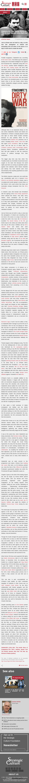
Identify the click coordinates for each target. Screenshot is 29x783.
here (17, 374)
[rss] (18, 5)
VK (5, 54)
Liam (20, 364)
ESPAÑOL (2, 9)
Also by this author (6, 714)
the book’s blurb (7, 59)
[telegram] (18, 3)
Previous (4, 685)
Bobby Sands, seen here (18, 141)
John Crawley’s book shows (9, 585)
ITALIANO (17, 9)
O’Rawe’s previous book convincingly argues (14, 147)
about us (13, 774)
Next (24, 685)
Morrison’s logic (5, 321)
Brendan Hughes (6, 240)
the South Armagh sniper (21, 331)
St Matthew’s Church (15, 234)
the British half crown (13, 618)
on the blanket (19, 604)
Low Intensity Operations (12, 180)
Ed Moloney (23, 219)
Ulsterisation (4, 449)
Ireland (13, 661)
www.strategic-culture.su (17, 778)
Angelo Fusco (10, 260)
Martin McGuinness (9, 558)
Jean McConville (13, 77)
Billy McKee (15, 236)
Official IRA (19, 467)
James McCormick (6, 302)
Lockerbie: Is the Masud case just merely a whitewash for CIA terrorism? (14, 691)
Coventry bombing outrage (15, 306)
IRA (11, 661)
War (23, 661)
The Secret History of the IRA (16, 221)
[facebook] (13, 3)
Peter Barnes (21, 300)
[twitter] (16, 3)
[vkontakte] (13, 5)
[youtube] (16, 5)
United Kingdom (19, 661)
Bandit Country (24, 335)
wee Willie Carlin (12, 591)
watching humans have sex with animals (17, 360)
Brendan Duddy (17, 436)
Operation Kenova (11, 527)
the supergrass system (20, 347)
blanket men (14, 139)
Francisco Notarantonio (20, 271)
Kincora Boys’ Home (12, 504)
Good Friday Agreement (21, 193)
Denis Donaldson (13, 143)
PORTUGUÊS (10, 9)
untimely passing (16, 283)
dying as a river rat (13, 612)
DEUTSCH (24, 9)
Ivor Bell (22, 238)
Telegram (14, 52)
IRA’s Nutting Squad (12, 67)
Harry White (18, 296)
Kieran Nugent (9, 614)
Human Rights (7, 661)
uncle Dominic (5, 298)
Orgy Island (24, 562)
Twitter (23, 52)
